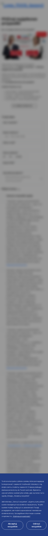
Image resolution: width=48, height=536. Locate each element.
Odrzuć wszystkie (36, 525)
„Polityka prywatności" (21, 516)
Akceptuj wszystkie (12, 525)
